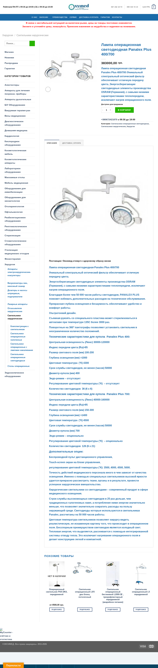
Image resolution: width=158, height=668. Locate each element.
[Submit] (32, 43)
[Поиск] (125, 17)
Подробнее (57, 609)
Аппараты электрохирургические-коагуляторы (19, 272)
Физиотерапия (13, 259)
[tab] (51, 143)
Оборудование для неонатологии (15, 199)
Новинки (9, 57)
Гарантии (105, 17)
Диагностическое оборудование (14, 123)
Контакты (117, 17)
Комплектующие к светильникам (19, 328)
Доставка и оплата (89, 17)
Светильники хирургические (33, 35)
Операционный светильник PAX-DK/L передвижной (56, 592)
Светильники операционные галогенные (17, 336)
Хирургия (7, 35)
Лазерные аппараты (17, 304)
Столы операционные (18, 366)
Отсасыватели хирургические (15, 310)
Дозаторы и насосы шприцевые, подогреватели (17, 293)
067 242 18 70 (116, 7)
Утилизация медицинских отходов (17, 252)
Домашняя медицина (16, 130)
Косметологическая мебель (15, 152)
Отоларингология (14, 206)
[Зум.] (48, 89)
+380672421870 (109, 119)
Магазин (44, 17)
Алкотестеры (12, 85)
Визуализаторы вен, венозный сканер (18, 284)
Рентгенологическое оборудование (16, 228)
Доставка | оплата (71, 143)
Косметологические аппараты (15, 161)
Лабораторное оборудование (13, 170)
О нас (34, 17)
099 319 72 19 (132, 7)
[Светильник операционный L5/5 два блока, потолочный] (84, 573)
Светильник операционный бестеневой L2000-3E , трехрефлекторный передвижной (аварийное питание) (113, 595)
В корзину (124, 110)
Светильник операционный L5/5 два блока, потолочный (85, 593)
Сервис (73, 17)
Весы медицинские (15, 116)
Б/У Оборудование (15, 105)
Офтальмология (14, 212)
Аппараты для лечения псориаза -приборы (17, 92)
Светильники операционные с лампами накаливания (21, 347)
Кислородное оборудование (13, 143)
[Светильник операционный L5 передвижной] (140, 573)
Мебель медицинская (16, 183)
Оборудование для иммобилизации (15, 190)
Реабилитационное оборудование (15, 219)
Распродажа (11, 63)
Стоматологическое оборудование (15, 243)
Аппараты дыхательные (18, 99)
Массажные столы (15, 177)
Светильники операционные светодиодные (17, 357)
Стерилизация (12, 235)
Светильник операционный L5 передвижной (141, 592)
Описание (52, 143)
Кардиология (12, 136)
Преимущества (59, 17)
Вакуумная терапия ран (17, 110)
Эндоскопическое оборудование (14, 374)
